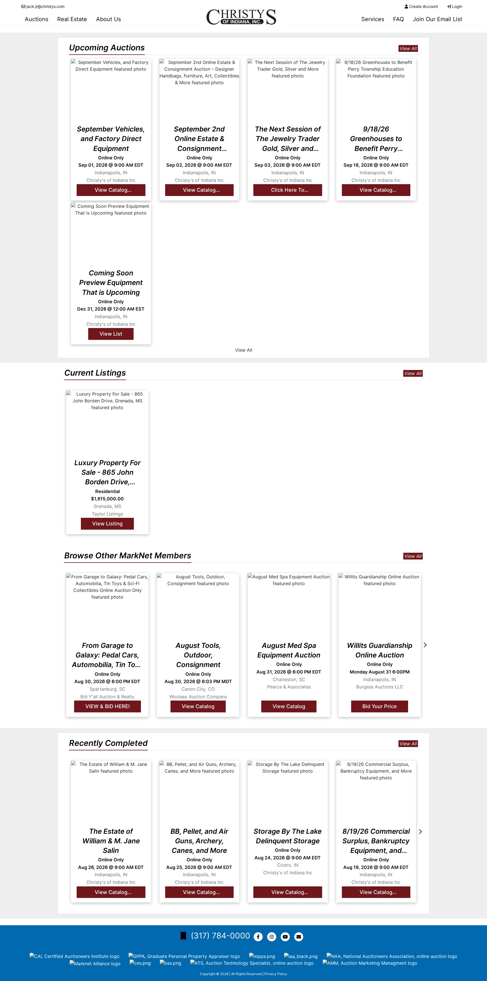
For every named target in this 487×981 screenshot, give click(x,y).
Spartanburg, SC (107, 689)
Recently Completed (108, 743)
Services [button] (372, 19)
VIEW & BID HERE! (107, 706)
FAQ (398, 19)
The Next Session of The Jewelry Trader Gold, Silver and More (288, 139)
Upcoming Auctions (107, 47)
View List (110, 334)
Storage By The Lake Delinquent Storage (288, 836)
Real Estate (72, 19)
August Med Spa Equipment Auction (288, 650)
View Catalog (198, 706)
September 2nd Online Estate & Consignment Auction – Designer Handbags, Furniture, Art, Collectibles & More (199, 139)
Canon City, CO (198, 689)
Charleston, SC (289, 679)
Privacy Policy (275, 974)
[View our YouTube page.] (286, 936)
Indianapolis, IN (111, 172)
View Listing (107, 523)
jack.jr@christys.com (45, 6)
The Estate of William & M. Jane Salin (111, 841)
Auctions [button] (36, 19)
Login (457, 6)
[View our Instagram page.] (273, 936)
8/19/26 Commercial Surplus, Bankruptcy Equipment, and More (376, 841)
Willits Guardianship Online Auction (379, 650)
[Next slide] (425, 645)
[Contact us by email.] (300, 936)
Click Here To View (287, 191)
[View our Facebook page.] (259, 936)
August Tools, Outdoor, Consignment (198, 655)
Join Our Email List (437, 19)
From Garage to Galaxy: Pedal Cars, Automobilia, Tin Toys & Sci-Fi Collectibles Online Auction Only (107, 655)
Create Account (423, 6)
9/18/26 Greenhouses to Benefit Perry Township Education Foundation (376, 139)
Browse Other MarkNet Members (127, 555)
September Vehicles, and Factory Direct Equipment (111, 138)
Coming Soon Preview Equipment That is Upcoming (111, 282)
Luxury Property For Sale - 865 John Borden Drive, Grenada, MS (107, 472)
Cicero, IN (287, 865)
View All (408, 48)
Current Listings (95, 373)
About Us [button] (108, 19)
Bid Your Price (379, 706)
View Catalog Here (111, 191)
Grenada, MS (107, 506)
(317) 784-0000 (220, 935)
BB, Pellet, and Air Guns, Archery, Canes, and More (199, 841)
